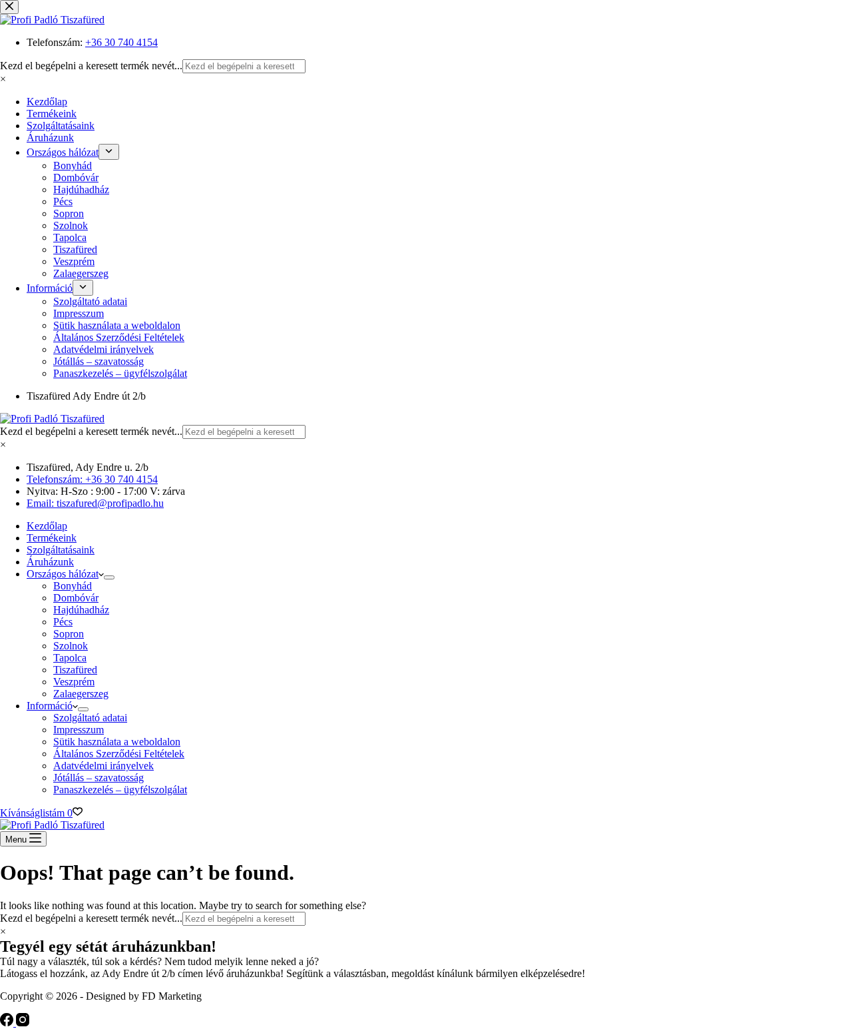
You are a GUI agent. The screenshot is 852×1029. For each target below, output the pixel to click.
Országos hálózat (63, 573)
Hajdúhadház (81, 609)
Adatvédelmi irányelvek (103, 765)
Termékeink (52, 537)
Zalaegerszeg (80, 693)
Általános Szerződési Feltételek (118, 753)
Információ (50, 705)
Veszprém (74, 681)
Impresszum (78, 729)
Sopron (68, 633)
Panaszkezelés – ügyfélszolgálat (120, 789)
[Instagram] (22, 1022)
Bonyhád (72, 585)
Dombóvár (76, 597)
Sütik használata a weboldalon (116, 741)
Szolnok (70, 645)
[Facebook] (8, 1022)
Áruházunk (50, 561)
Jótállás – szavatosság (98, 777)
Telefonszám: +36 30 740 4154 (92, 479)
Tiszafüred (75, 669)
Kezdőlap (47, 525)
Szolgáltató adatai (90, 717)
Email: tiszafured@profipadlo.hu (95, 503)
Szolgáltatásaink (61, 549)
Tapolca (70, 657)
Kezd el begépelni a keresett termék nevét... (91, 431)
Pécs (63, 621)
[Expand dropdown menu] (109, 577)
